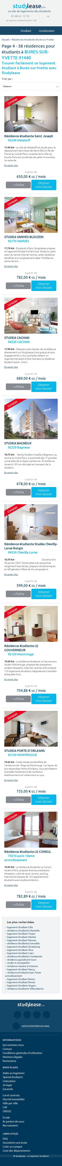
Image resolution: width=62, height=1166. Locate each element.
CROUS (7, 1111)
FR (45, 16)
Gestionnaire (47, 30)
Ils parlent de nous (13, 1121)
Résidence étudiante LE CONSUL (27, 852)
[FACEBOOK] (17, 1014)
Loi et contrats (11, 1095)
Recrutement (10, 1125)
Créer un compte (12, 1146)
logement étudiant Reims (20, 979)
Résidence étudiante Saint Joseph (28, 136)
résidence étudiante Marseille (22, 930)
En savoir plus (11, 165)
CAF (5, 1107)
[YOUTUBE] (36, 1014)
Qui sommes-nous (13, 1044)
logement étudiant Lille (19, 927)
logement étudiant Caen (19, 952)
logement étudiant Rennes (20, 940)
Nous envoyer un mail (31, 1026)
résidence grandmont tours (21, 959)
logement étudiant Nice (19, 949)
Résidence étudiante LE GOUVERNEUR (21, 648)
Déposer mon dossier (43, 185)
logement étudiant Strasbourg (22, 946)
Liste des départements (16, 1150)
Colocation (9, 1081)
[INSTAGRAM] (27, 1014)
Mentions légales (13, 1056)
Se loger (7, 1085)
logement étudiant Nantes (20, 936)
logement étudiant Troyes (20, 933)
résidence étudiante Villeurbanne (24, 988)
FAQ (5, 1138)
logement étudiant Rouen (20, 982)
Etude (6, 1117)
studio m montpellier (17, 962)
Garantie (8, 1089)
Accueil (5, 39)
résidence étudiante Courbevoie (23, 956)
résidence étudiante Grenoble (22, 943)
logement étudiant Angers (20, 985)
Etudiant (26, 30)
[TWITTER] (46, 1014)
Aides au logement (14, 1073)
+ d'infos (18, 185)
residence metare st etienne (21, 966)
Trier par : (7, 79)
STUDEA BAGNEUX (18, 443)
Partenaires (9, 1060)
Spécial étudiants (13, 1077)
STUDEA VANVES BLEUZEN (23, 237)
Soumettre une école (15, 1142)
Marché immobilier (14, 1099)
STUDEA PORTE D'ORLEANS (24, 751)
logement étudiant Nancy (20, 969)
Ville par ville (10, 1103)
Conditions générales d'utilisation (22, 1052)
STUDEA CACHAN (16, 338)
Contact (7, 1048)
